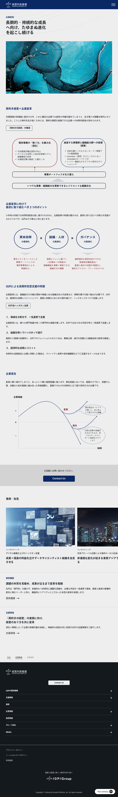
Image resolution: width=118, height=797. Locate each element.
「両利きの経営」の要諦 (19, 128)
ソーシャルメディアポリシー (16, 755)
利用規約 (9, 760)
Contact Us (59, 478)
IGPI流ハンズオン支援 (18, 305)
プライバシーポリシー (14, 750)
